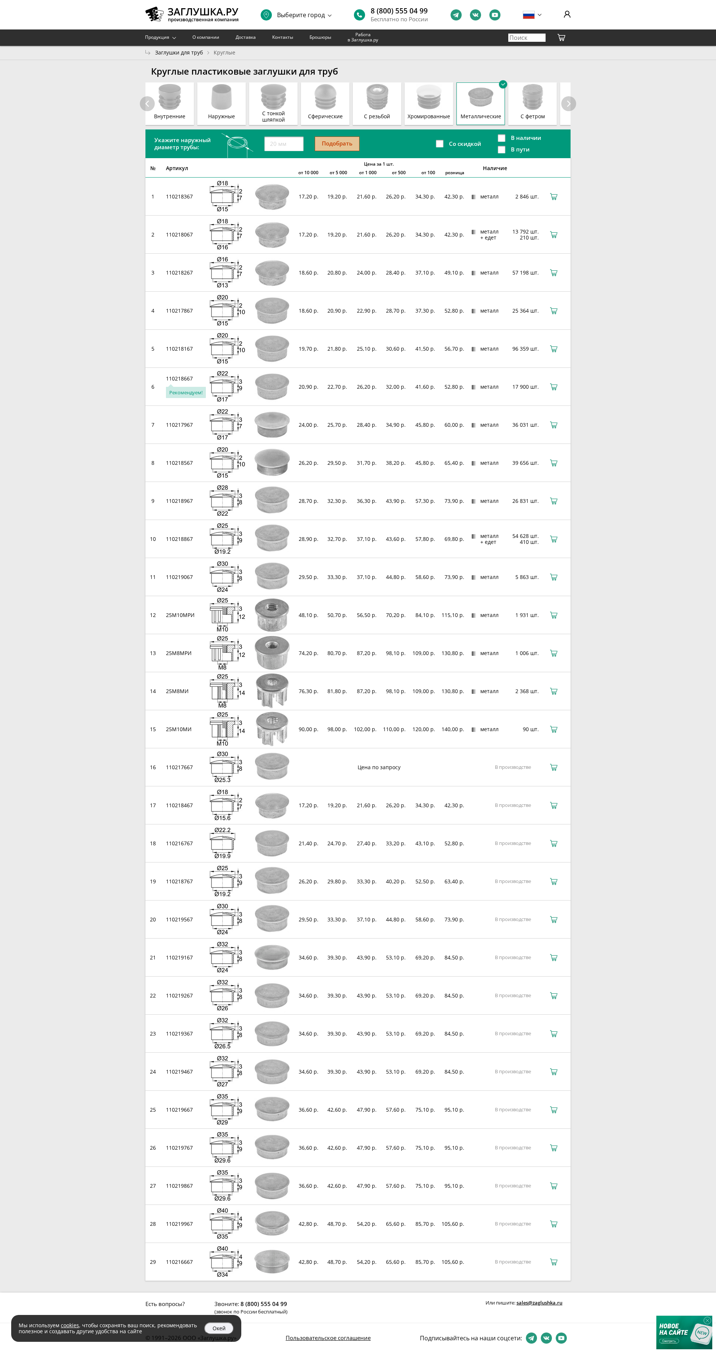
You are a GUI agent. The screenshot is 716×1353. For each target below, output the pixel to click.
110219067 (179, 576)
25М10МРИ (180, 614)
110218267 (179, 272)
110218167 (179, 348)
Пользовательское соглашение (328, 1337)
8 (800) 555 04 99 (399, 11)
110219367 (179, 1033)
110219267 (179, 995)
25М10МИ (179, 729)
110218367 (179, 196)
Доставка (246, 37)
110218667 (179, 378)
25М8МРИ (179, 653)
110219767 (179, 1147)
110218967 (179, 500)
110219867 (179, 1185)
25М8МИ (177, 691)
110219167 (179, 957)
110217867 (179, 310)
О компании (205, 37)
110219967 (179, 1223)
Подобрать (337, 143)
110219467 (179, 1071)
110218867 (179, 538)
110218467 (179, 805)
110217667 (179, 767)
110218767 (179, 881)
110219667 (179, 1109)
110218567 (179, 462)
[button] (568, 103)
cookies (70, 1325)
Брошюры (320, 37)
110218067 (179, 234)
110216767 (179, 843)
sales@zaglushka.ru (539, 1302)
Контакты (282, 37)
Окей (219, 1328)
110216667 (179, 1261)
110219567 (179, 919)
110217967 (179, 424)
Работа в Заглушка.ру (363, 37)
